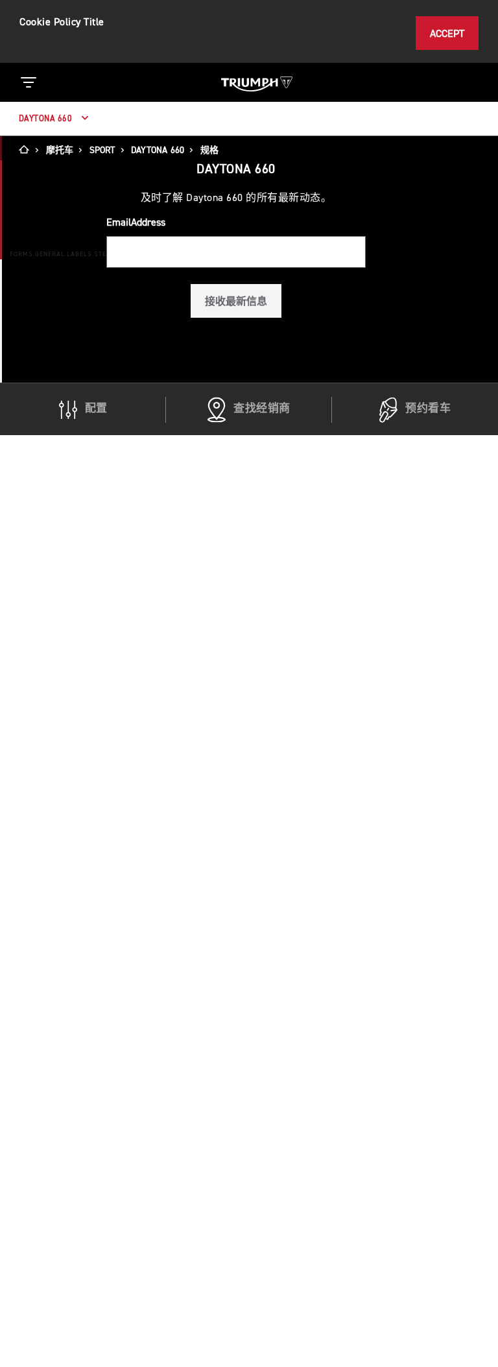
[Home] (28, 150)
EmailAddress (135, 222)
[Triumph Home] (256, 82)
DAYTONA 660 (47, 118)
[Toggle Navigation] (28, 82)
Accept (447, 34)
